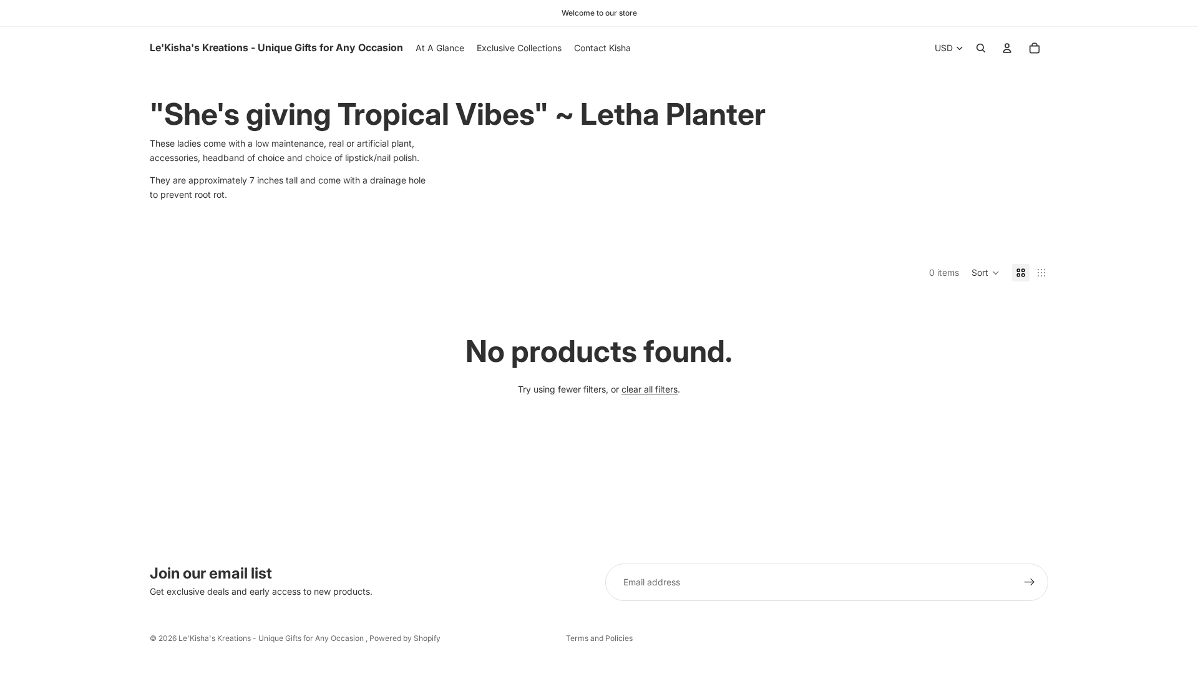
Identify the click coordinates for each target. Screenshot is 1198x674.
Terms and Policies (599, 638)
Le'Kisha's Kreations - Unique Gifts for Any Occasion (272, 638)
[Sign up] (1029, 582)
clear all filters (649, 389)
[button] (986, 272)
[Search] (981, 48)
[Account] (1007, 48)
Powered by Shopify (405, 638)
